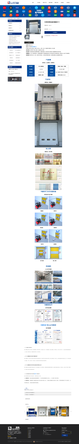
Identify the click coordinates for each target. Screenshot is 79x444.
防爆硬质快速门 (11, 30)
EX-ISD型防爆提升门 (31, 394)
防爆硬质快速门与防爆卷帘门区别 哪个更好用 (15, 36)
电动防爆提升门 (11, 52)
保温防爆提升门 (18, 57)
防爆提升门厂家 (11, 55)
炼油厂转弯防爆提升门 (31, 392)
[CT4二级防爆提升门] (64, 411)
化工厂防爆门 (18, 60)
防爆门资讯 (56, 2)
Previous (24, 411)
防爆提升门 (18, 18)
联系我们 (68, 2)
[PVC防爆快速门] (42, 411)
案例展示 (29, 433)
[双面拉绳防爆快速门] (53, 411)
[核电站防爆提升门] (32, 411)
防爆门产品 (44, 2)
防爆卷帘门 (63, 441)
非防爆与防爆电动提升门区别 (13, 40)
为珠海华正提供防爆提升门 (13, 37)
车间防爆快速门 (11, 60)
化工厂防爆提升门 (18, 52)
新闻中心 (29, 434)
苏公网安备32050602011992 (38, 441)
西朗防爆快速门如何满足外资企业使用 (14, 42)
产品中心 (14, 18)
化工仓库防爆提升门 (18, 50)
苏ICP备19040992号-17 (30, 441)
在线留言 (62, 2)
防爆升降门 (11, 50)
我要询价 (55, 32)
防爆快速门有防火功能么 (12, 39)
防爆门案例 (50, 2)
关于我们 (38, 2)
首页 (33, 2)
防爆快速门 (10, 23)
